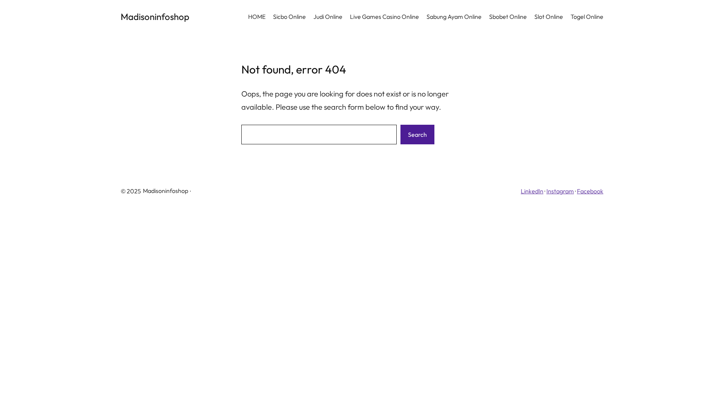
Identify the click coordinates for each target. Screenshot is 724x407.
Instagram (560, 191)
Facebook (590, 191)
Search (417, 134)
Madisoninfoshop (155, 16)
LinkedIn (532, 191)
